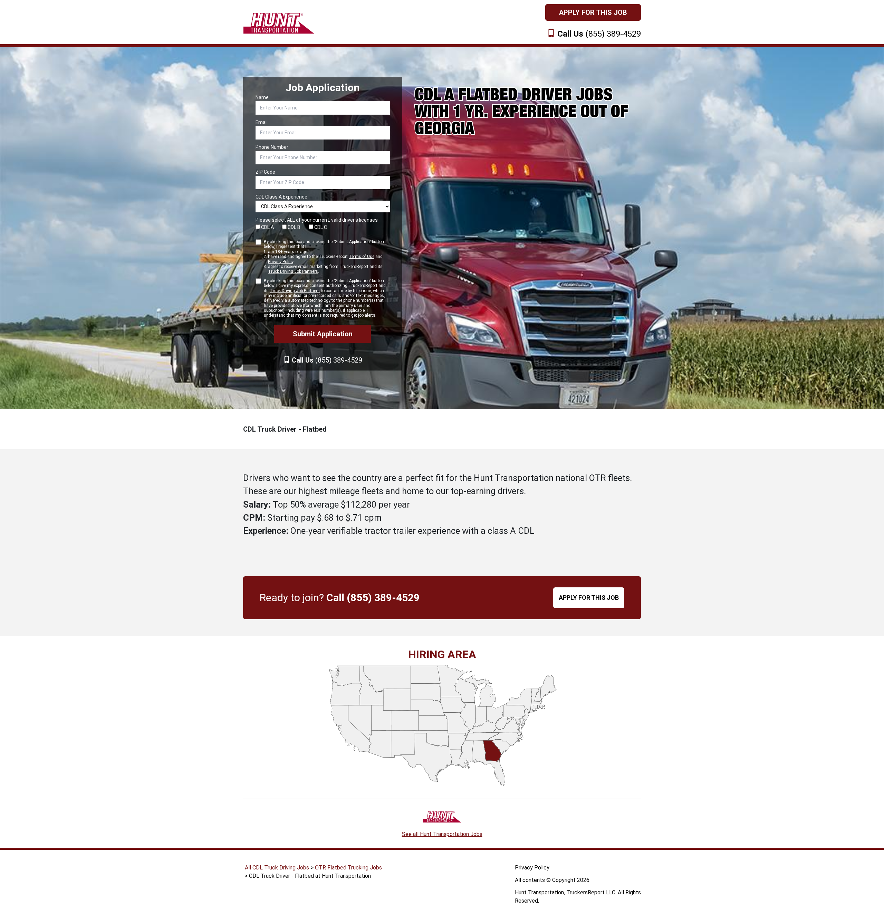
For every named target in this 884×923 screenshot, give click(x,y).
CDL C (320, 227)
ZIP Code (265, 172)
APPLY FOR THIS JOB (589, 597)
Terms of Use (361, 256)
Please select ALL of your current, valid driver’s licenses (317, 220)
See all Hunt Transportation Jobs (442, 834)
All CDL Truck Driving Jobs (277, 867)
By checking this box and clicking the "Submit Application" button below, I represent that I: (324, 256)
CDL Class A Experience (281, 197)
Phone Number (272, 147)
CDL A (267, 227)
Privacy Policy (280, 261)
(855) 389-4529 (599, 34)
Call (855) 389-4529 (373, 598)
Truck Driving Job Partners (293, 271)
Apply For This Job (593, 12)
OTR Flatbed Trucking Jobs (348, 867)
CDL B (293, 227)
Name (262, 97)
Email (262, 122)
